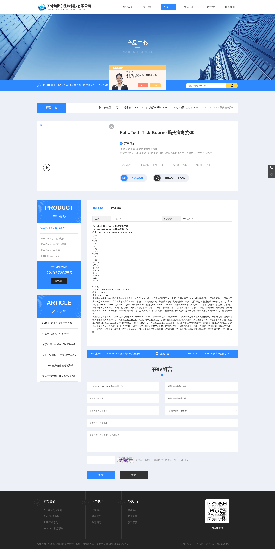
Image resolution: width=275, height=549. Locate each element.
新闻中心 (189, 7)
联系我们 (230, 7)
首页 (115, 107)
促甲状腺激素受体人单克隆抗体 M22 (76, 85)
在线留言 (116, 208)
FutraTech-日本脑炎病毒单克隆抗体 (122, 353)
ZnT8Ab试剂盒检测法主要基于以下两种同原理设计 (60, 323)
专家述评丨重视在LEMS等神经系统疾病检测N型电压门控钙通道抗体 (60, 344)
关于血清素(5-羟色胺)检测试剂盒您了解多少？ (60, 355)
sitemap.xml (223, 544)
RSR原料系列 (51, 522)
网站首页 (127, 7)
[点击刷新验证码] (125, 460)
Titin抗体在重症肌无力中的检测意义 (60, 376)
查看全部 (59, 281)
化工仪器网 (197, 544)
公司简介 (96, 510)
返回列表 (164, 353)
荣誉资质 (96, 516)
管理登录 (210, 544)
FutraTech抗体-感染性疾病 (178, 107)
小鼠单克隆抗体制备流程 (55, 333)
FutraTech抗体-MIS (50, 256)
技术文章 (209, 7)
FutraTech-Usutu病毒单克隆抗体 (212, 353)
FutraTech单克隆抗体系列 (148, 107)
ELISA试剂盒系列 (53, 510)
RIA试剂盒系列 (51, 516)
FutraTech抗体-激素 (50, 250)
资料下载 (132, 522)
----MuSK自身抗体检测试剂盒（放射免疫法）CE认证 (60, 365)
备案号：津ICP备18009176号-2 (112, 544)
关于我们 (148, 7)
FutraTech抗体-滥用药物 (52, 238)
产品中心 (168, 7)
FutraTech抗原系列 (53, 528)
